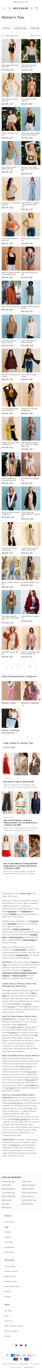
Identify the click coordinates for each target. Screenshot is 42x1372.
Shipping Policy (10, 1281)
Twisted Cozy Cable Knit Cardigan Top (29, 409)
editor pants (16, 1027)
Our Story (8, 1311)
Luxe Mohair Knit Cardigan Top (30, 479)
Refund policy (9, 1276)
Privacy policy (35, 1364)
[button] (4, 8)
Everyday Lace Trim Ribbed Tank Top (11, 203)
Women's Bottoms (8, 1196)
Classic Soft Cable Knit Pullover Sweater (29, 341)
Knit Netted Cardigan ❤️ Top (10, 653)
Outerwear (8, 1242)
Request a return (11, 1331)
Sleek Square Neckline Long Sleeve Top (29, 66)
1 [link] (5, 666)
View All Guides (9, 747)
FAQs (6, 1316)
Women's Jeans (9, 703)
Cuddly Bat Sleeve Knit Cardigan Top (9, 549)
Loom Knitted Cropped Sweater (28, 375)
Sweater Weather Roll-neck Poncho (30, 307)
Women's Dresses (28, 1185)
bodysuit (11, 1006)
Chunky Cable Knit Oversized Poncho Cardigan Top (30, 514)
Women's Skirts (27, 1204)
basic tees (31, 1072)
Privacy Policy (10, 1266)
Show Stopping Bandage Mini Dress (10, 66)
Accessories (9, 1247)
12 (30, 666)
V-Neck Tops (35, 28)
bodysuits (30, 1080)
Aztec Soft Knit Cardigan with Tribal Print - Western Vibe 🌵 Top (30, 444)
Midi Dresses (7, 1207)
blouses (16, 1145)
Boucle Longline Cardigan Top (10, 583)
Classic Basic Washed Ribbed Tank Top (9, 168)
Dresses (7, 1232)
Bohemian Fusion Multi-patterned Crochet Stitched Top (30, 168)
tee (26, 1006)
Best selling (9, 1252)
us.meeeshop (12, 1364)
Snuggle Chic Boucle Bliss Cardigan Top (10, 443)
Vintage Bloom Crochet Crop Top (29, 100)
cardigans (10, 1088)
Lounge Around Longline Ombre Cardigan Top (29, 549)
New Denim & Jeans (29, 1200)
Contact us (8, 1321)
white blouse (25, 1066)
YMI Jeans (6, 1204)
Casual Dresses (27, 1196)
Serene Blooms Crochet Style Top (10, 100)
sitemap (7, 1336)
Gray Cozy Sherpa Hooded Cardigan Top (11, 513)
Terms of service (15, 1367)
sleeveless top (17, 1103)
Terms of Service (11, 1271)
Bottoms (7, 1237)
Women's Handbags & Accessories (10, 731)
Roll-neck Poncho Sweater (10, 307)
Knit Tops (6, 28)
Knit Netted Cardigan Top (29, 582)
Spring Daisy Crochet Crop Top (30, 239)
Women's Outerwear (30, 703)
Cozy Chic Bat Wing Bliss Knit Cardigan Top (10, 409)
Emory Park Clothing (29, 1192)
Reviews (7, 1291)
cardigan (12, 1032)
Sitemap (7, 1297)
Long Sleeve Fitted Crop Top (29, 273)
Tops (6, 1227)
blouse (17, 1004)
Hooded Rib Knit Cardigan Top (30, 617)
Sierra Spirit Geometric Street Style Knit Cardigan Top (10, 617)
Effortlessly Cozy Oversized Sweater (11, 375)
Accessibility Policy (12, 1286)
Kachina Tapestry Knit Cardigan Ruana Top (9, 479)
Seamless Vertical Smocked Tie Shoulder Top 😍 (11, 273)
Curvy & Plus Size (8, 1192)
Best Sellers (6, 1185)
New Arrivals (6, 1200)
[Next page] (36, 666)
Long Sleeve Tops (20, 28)
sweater (28, 1004)
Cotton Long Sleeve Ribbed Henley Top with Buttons (30, 134)
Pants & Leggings (8, 1189)
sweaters (32, 1085)
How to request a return (13, 1326)
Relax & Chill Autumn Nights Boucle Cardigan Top (30, 653)
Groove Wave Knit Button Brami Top (10, 239)
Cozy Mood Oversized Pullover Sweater (9, 341)
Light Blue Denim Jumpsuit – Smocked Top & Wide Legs (30, 204)
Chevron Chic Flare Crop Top (10, 134)
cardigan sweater (19, 1119)
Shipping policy (29, 1367)
